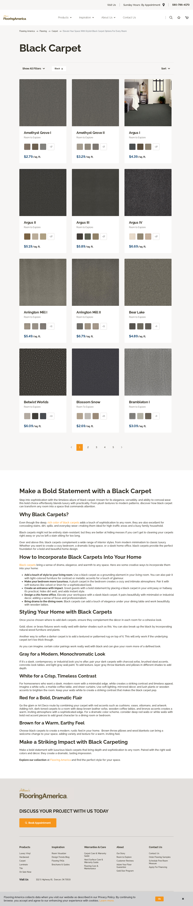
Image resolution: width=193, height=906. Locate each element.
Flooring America (27, 31)
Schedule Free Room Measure (158, 862)
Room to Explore (124, 857)
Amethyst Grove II (90, 133)
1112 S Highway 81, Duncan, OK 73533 (53, 879)
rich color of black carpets (63, 522)
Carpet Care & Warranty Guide (95, 854)
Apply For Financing (158, 867)
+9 (156, 326)
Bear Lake (137, 312)
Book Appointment (39, 822)
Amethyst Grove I (37, 133)
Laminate (23, 864)
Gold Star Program (125, 871)
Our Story (121, 853)
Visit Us (111, 4)
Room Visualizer (59, 853)
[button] (171, 17)
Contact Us (129, 17)
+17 (51, 147)
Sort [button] (163, 68)
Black (57, 68)
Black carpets (27, 564)
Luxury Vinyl (25, 853)
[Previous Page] (71, 447)
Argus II (30, 223)
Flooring (43, 31)
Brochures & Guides (61, 864)
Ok (159, 899)
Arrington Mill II (88, 312)
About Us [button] (106, 17)
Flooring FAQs (58, 861)
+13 (51, 416)
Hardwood (24, 857)
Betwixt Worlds (36, 402)
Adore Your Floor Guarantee (124, 865)
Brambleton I (139, 402)
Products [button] (63, 17)
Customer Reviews (125, 861)
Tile (21, 868)
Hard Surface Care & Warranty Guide (93, 860)
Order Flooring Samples (160, 857)
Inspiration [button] (85, 17)
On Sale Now (25, 872)
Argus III (82, 223)
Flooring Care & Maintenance (91, 867)
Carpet (55, 31)
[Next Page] (121, 447)
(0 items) (186, 17)
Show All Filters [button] (31, 68)
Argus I (134, 133)
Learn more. (106, 900)
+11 (51, 326)
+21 (103, 416)
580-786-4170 (181, 4)
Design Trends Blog (60, 857)
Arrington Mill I (35, 312)
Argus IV (135, 223)
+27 (156, 147)
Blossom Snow (88, 402)
